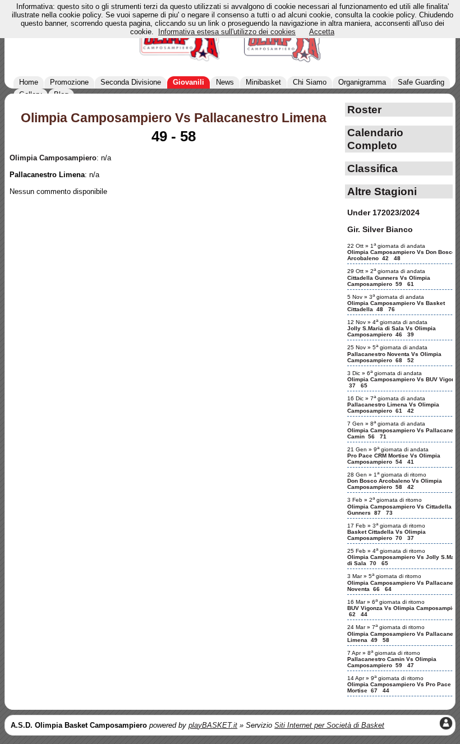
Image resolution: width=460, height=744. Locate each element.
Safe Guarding (421, 82)
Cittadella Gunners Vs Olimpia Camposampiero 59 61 (388, 281)
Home (28, 82)
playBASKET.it (212, 725)
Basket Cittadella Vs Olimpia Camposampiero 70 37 (386, 535)
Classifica (372, 168)
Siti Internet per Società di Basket (329, 725)
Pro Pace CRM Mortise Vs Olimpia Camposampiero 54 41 (393, 458)
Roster (364, 109)
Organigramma (362, 82)
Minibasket (263, 82)
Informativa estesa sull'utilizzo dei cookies (227, 31)
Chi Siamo (309, 82)
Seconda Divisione (130, 82)
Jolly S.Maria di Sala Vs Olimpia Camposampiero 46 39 (391, 331)
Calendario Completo (375, 138)
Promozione (69, 82)
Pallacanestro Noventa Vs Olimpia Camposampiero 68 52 (394, 357)
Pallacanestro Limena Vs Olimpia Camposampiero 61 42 (393, 407)
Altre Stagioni (382, 191)
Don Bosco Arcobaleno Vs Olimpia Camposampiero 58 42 (394, 484)
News (225, 82)
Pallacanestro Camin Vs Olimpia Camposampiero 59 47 (391, 662)
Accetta (321, 31)
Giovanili (188, 82)
